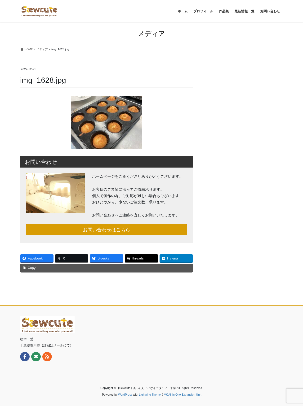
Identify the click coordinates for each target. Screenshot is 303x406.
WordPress (125, 394)
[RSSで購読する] (47, 356)
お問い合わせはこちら (106, 229)
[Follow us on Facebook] (25, 356)
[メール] (36, 356)
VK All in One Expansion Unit (182, 394)
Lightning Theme (150, 394)
